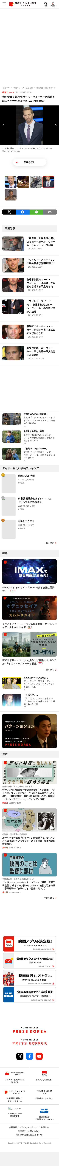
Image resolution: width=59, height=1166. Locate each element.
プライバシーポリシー (29, 1127)
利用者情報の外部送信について (29, 1135)
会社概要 (13, 1127)
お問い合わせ (34, 1131)
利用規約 (45, 1127)
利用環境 (22, 1131)
